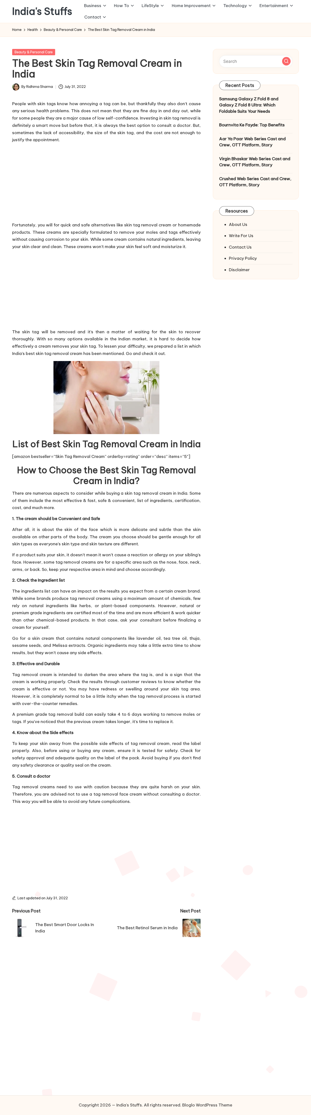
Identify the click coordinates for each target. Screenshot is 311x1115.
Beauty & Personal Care (34, 52)
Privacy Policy (243, 258)
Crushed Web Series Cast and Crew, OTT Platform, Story (255, 182)
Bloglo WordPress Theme (207, 1105)
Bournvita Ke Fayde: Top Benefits (252, 125)
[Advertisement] (106, 181)
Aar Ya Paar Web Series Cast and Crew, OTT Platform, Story (252, 142)
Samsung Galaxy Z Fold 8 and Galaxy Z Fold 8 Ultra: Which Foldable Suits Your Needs (248, 105)
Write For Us (241, 235)
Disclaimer (239, 269)
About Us (238, 224)
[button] (286, 61)
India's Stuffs (42, 11)
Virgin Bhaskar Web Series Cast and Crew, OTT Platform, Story (254, 162)
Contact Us (240, 247)
